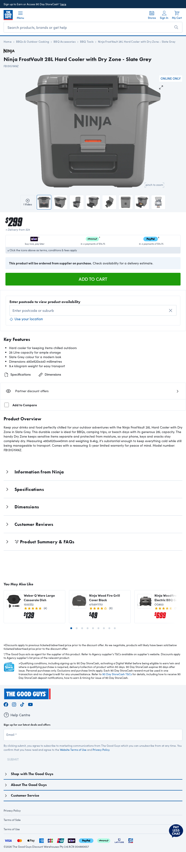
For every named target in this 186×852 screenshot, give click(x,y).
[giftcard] (130, 840)
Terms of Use (12, 829)
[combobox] (93, 310)
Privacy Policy (101, 749)
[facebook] (6, 703)
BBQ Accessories (65, 41)
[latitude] (119, 840)
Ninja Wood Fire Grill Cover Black (104, 597)
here (63, 4)
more (158, 202)
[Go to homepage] (8, 15)
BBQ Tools (86, 41)
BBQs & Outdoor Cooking (32, 41)
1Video (27, 204)
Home (8, 41)
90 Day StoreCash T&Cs (117, 674)
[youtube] (30, 703)
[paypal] (86, 840)
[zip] (71, 840)
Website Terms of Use (73, 749)
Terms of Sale (12, 820)
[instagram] (14, 703)
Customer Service (25, 795)
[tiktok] (22, 703)
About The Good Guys (29, 785)
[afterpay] (103, 840)
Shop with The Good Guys (32, 774)
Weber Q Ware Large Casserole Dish (39, 597)
